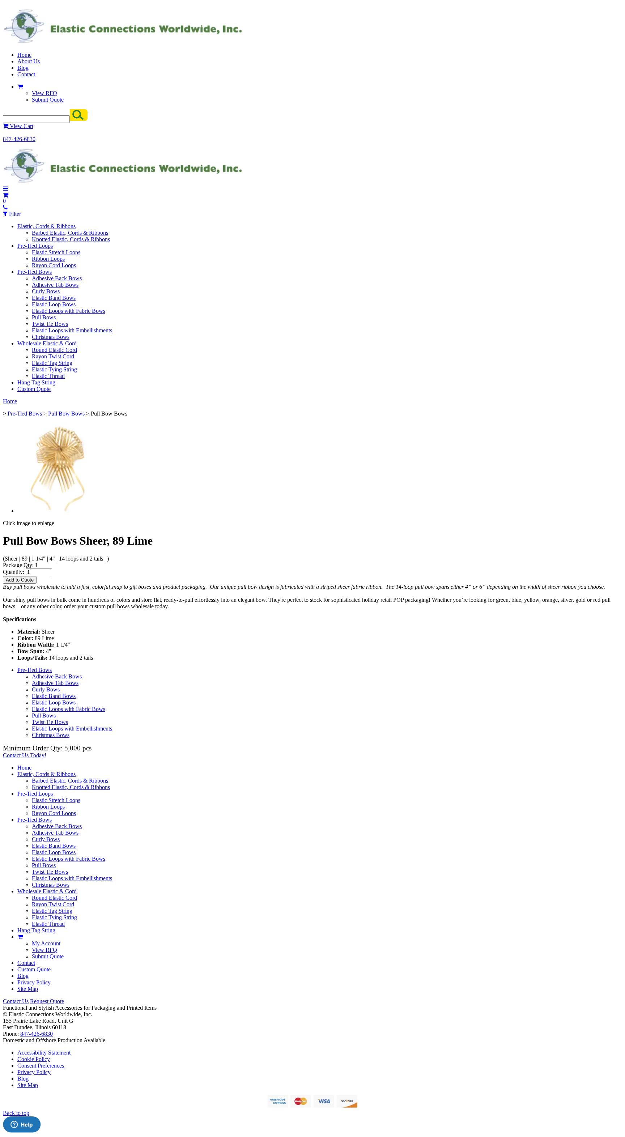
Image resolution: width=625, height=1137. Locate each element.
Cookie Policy (33, 1059)
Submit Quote (48, 100)
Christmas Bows (50, 337)
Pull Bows (44, 317)
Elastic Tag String (52, 363)
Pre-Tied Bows (34, 272)
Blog (23, 68)
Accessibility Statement (44, 1052)
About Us (28, 61)
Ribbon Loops (48, 259)
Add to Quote (20, 580)
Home (24, 55)
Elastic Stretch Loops (56, 252)
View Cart (20, 126)
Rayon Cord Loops (54, 265)
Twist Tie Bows (50, 324)
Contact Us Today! (24, 755)
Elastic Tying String (54, 369)
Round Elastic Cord (54, 350)
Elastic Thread (48, 376)
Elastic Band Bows (54, 298)
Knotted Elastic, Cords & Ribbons (71, 239)
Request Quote (47, 1001)
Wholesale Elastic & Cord (47, 343)
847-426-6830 (19, 139)
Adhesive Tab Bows (55, 285)
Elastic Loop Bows (54, 304)
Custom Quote (34, 389)
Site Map (27, 989)
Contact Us (16, 1001)
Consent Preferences (40, 1066)
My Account (46, 943)
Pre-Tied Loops (35, 246)
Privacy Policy (34, 982)
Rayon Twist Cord (53, 356)
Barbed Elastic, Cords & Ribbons (70, 233)
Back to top (16, 1113)
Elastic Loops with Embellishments (72, 330)
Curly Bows (46, 291)
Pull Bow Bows (66, 413)
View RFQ (44, 93)
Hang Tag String (36, 382)
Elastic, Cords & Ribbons (46, 226)
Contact (26, 74)
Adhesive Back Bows (57, 278)
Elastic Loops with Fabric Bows (68, 311)
